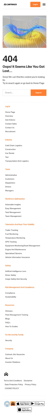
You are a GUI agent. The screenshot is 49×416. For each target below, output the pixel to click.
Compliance (10, 293)
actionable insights (13, 204)
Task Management (13, 212)
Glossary (9, 311)
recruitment (10, 131)
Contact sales (11, 124)
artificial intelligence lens (15, 271)
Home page (10, 112)
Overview (9, 116)
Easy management (13, 208)
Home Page (38, 83)
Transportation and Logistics (17, 161)
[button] (44, 4)
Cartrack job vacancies (15, 354)
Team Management (13, 216)
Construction (10, 149)
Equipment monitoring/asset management (22, 246)
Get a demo (10, 120)
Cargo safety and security (16, 279)
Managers (9, 191)
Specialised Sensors (13, 253)
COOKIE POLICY (12, 388)
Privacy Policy (30, 384)
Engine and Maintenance (15, 249)
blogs (7, 319)
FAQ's (7, 323)
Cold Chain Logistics (13, 145)
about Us (9, 358)
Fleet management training (16, 315)
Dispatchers (10, 183)
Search (39, 93)
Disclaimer (28, 381)
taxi (6, 157)
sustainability (10, 297)
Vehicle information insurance (17, 257)
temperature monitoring (15, 238)
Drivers (8, 187)
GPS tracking (11, 242)
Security (8, 340)
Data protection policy (14, 384)
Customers (9, 179)
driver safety (10, 275)
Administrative (11, 175)
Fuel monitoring (11, 234)
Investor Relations (12, 362)
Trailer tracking (11, 230)
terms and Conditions (13, 381)
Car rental (9, 153)
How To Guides (11, 326)
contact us (9, 128)
